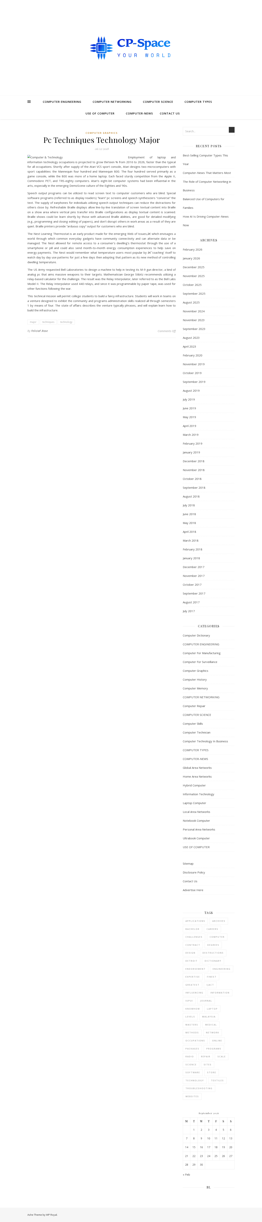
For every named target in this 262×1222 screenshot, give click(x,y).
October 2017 (192, 584)
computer (217, 936)
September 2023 (194, 329)
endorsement (195, 968)
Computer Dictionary (196, 635)
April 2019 (189, 426)
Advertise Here (193, 890)
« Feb (186, 1174)
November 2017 (194, 576)
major (33, 322)
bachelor (192, 929)
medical (211, 1024)
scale (222, 1056)
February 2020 (192, 355)
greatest (192, 984)
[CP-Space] (131, 47)
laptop (212, 1008)
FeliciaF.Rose (39, 331)
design (190, 952)
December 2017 (193, 567)
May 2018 (189, 523)
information (220, 992)
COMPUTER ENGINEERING (62, 102)
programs (213, 1048)
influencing (194, 992)
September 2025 (194, 293)
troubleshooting (199, 1088)
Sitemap (188, 863)
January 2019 (191, 452)
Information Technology (198, 794)
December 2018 (193, 461)
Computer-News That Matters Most (207, 173)
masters (191, 1024)
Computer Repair (194, 706)
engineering (222, 968)
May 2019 (189, 417)
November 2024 (194, 311)
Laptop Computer (194, 803)
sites (208, 1064)
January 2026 (191, 258)
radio (189, 1056)
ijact (210, 984)
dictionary (213, 960)
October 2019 (192, 373)
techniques (48, 322)
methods (192, 1032)
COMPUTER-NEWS (139, 113)
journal (206, 1000)
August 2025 (191, 302)
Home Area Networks (197, 776)
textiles (217, 1080)
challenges (194, 936)
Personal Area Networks (199, 829)
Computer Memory (195, 688)
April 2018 (189, 532)
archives (218, 920)
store (211, 1072)
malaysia (209, 1016)
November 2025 (194, 276)
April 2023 (189, 346)
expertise (192, 976)
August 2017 (191, 602)
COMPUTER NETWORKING (112, 102)
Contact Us (170, 113)
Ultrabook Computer (196, 838)
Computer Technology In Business (205, 741)
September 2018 (194, 487)
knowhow (192, 1008)
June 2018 (189, 514)
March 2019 (191, 435)
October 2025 (192, 285)
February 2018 (192, 549)
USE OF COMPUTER (100, 113)
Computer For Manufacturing (202, 653)
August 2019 (191, 390)
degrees (213, 944)
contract (192, 944)
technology (66, 322)
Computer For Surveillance (200, 662)
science (191, 1064)
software (192, 1072)
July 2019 (189, 399)
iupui (189, 1000)
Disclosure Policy (194, 872)
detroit (191, 960)
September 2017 (194, 593)
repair (205, 1056)
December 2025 (193, 267)
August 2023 (191, 338)
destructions (213, 952)
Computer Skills (193, 723)
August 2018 (191, 496)
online (217, 1040)
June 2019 (189, 408)
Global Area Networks (197, 768)
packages (192, 1048)
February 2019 (192, 443)
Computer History (195, 679)
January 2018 (191, 558)
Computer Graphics (102, 133)
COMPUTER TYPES (198, 102)
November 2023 (194, 320)
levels (190, 1016)
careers (212, 929)
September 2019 (194, 382)
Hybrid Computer (194, 785)
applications (195, 920)
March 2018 (191, 540)
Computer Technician (196, 732)
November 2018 (194, 470)
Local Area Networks (196, 812)
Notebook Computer (196, 820)
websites (192, 1096)
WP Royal (51, 1214)
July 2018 (189, 505)
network (212, 1032)
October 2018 (192, 479)
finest (212, 976)
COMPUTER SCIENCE (158, 102)
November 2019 (194, 364)
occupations (195, 1040)
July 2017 (189, 611)
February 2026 (192, 249)
